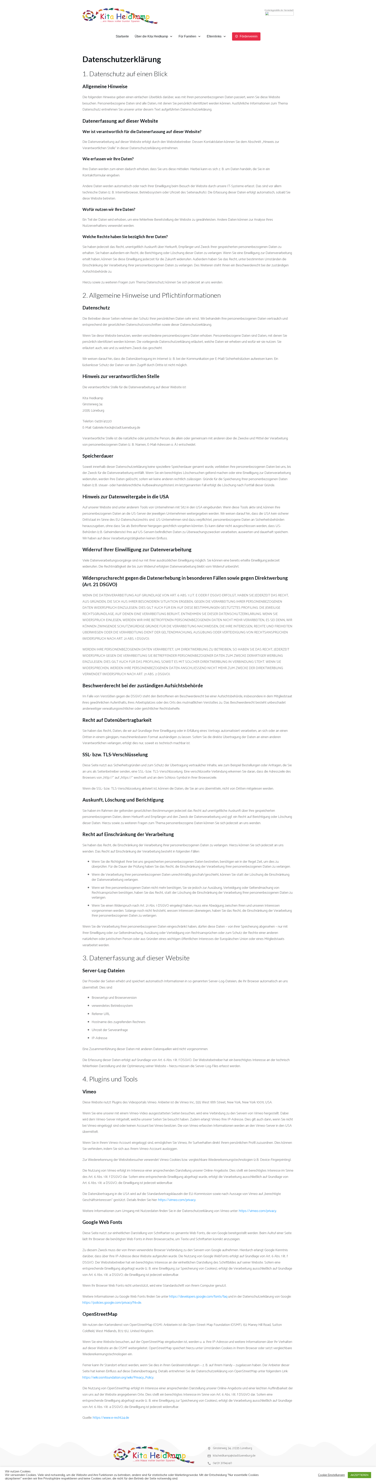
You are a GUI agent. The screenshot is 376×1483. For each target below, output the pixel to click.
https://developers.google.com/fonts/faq (198, 1297)
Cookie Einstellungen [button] (331, 1475)
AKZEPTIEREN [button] (359, 1475)
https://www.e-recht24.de (111, 1418)
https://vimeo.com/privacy (177, 1200)
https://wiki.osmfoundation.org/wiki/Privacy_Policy (118, 1378)
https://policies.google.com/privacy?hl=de (111, 1303)
